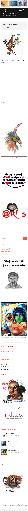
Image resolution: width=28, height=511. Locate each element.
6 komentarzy (16, 433)
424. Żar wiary (4, 373)
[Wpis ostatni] (4, 431)
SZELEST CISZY (8, 14)
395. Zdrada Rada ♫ (12, 448)
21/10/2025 (6, 27)
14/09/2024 (10, 450)
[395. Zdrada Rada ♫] (4, 448)
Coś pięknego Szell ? (5, 248)
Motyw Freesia (19, 502)
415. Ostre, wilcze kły (12, 440)
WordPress (25, 502)
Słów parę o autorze (12, 226)
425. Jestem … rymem (5, 370)
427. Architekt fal (5, 365)
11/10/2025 (10, 442)
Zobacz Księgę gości (5, 250)
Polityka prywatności (23, 503)
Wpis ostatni (4, 362)
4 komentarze (16, 442)
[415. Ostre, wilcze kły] (4, 440)
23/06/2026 (10, 433)
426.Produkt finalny (5, 367)
